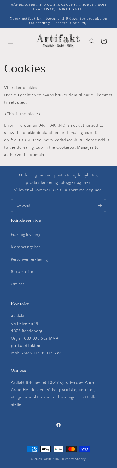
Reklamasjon (22, 272)
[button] (11, 41)
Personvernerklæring (29, 259)
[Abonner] (100, 205)
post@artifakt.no (26, 345)
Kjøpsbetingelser (25, 247)
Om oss (17, 284)
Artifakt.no (51, 459)
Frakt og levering (25, 235)
